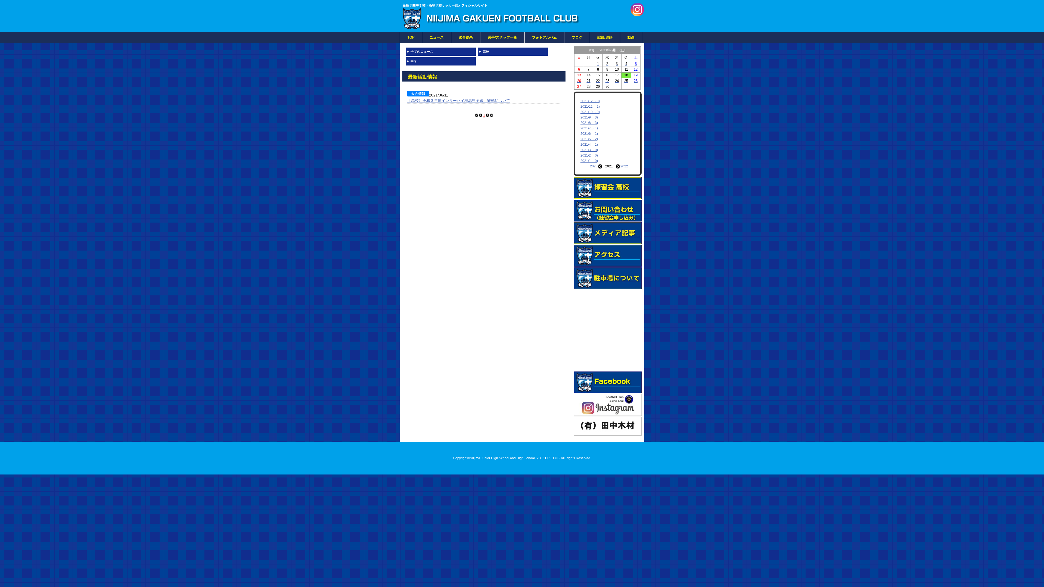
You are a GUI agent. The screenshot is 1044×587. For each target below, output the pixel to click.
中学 (414, 61)
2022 (624, 166)
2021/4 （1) (589, 144)
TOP (411, 37)
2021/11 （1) (590, 106)
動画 (631, 37)
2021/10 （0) (590, 112)
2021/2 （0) (589, 155)
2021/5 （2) (589, 139)
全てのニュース (422, 52)
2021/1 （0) (589, 161)
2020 (594, 166)
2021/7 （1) (589, 128)
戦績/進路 (605, 37)
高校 (486, 52)
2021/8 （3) (589, 123)
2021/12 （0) (590, 101)
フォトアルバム (544, 37)
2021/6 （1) (589, 134)
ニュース (437, 37)
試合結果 (466, 37)
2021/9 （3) (589, 117)
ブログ (577, 37)
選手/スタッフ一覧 (502, 37)
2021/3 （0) (589, 150)
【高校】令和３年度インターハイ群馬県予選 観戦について (458, 100)
